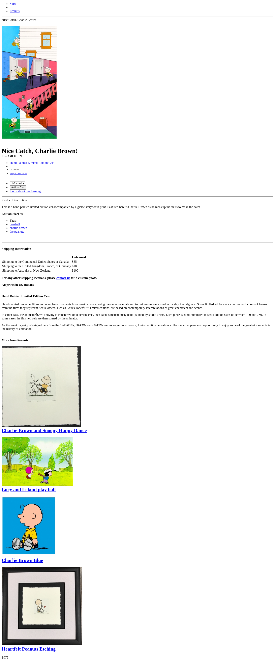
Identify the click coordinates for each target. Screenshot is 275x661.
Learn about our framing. (25, 191)
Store (13, 3)
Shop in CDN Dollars (18, 173)
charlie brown (18, 228)
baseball (15, 224)
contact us (63, 278)
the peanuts (17, 231)
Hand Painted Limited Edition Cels (32, 162)
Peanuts (15, 11)
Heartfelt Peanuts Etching (29, 649)
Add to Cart (18, 187)
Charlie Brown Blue (22, 560)
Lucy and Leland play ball (29, 489)
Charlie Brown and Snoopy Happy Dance (44, 430)
